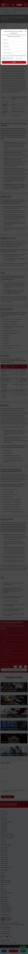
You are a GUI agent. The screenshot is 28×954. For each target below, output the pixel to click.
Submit (14, 62)
